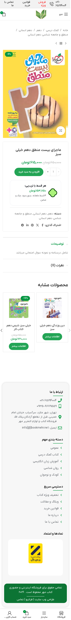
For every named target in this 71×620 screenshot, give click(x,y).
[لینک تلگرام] (22, 225)
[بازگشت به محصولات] (61, 43)
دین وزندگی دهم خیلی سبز (52, 327)
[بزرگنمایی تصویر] (60, 130)
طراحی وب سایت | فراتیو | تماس (35, 599)
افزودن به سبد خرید (28, 171)
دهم (39, 30)
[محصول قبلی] (65, 43)
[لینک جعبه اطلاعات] (59, 4)
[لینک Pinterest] (32, 225)
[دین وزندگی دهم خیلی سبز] (52, 308)
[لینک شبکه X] (37, 225)
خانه (65, 30)
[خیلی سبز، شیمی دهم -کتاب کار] (18, 308)
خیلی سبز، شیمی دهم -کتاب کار (19, 327)
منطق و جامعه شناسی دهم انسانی (48, 35)
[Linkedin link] (27, 225)
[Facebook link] (42, 225)
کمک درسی (52, 30)
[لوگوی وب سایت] (32, 14)
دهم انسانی (25, 30)
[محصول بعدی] (56, 43)
